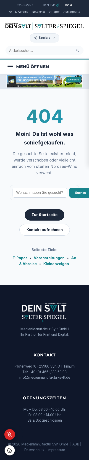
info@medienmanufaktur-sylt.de (44, 377)
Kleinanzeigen (56, 263)
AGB (75, 444)
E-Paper (54, 11)
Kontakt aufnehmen (44, 229)
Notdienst (38, 11)
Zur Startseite (44, 214)
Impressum (56, 450)
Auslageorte (71, 11)
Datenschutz (34, 450)
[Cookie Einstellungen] (10, 450)
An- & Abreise (18, 11)
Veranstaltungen (49, 258)
